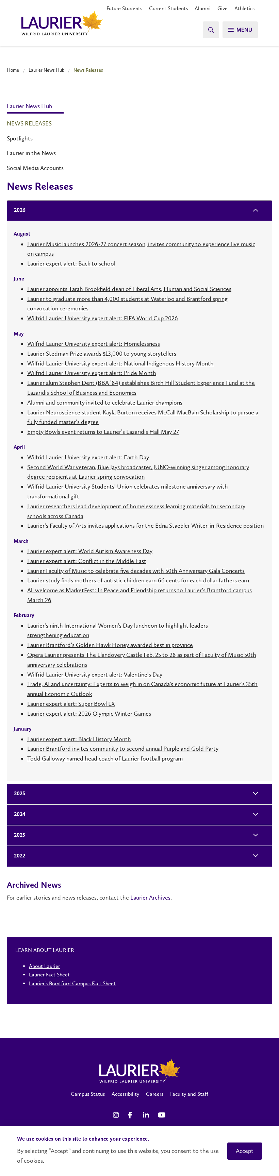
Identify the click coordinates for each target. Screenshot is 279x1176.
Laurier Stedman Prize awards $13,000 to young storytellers (101, 353)
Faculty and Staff (189, 1094)
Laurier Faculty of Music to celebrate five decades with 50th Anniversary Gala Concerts (136, 571)
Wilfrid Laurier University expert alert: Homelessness (93, 343)
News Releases (29, 123)
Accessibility (125, 1094)
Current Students (168, 8)
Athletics (244, 8)
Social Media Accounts (35, 168)
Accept (244, 1151)
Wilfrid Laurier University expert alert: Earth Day (88, 457)
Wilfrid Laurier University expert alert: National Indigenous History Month (120, 363)
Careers (154, 1094)
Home (13, 70)
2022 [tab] (19, 856)
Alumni (203, 8)
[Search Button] (211, 29)
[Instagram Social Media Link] (117, 1115)
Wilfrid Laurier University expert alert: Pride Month (91, 373)
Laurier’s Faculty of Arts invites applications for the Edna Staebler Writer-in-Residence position (145, 525)
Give (222, 8)
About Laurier (44, 966)
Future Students (124, 8)
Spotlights (20, 138)
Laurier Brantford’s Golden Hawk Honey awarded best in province (110, 645)
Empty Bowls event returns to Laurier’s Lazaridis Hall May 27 (103, 432)
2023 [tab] (19, 835)
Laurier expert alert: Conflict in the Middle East (86, 561)
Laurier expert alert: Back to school (71, 263)
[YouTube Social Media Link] (162, 1115)
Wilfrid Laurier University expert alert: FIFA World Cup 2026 (102, 318)
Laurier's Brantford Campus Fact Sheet (72, 983)
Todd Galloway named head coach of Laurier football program (105, 758)
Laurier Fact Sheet (49, 974)
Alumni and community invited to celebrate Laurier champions (104, 402)
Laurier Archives (150, 897)
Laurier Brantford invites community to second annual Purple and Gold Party (122, 748)
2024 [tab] (20, 814)
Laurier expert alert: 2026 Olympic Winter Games (89, 713)
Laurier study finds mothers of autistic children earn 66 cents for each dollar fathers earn (138, 580)
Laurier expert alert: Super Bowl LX (71, 704)
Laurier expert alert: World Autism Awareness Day (89, 551)
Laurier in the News (31, 153)
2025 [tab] (19, 794)
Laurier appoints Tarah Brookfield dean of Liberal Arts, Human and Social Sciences (129, 289)
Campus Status (88, 1094)
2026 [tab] (20, 210)
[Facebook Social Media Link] (132, 1115)
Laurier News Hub (46, 70)
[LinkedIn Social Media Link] (147, 1115)
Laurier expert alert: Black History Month (79, 739)
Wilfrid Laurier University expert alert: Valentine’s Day (94, 674)
